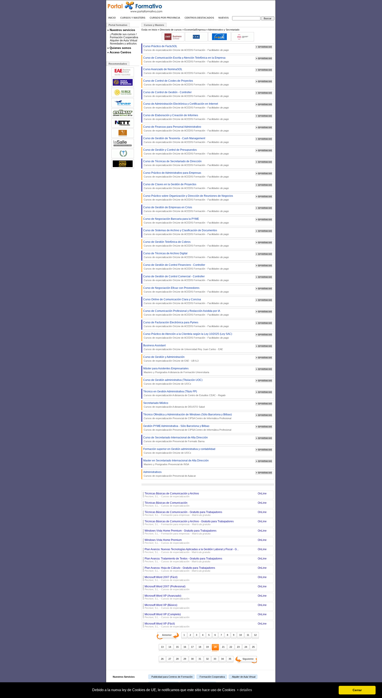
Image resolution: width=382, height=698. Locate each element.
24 (245, 647)
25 (253, 647)
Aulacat (192, 475)
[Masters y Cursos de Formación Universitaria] (122, 137)
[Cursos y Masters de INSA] (242, 40)
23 (238, 647)
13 (162, 647)
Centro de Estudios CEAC (202, 395)
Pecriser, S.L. (152, 496)
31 (200, 659)
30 (192, 659)
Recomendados (118, 63)
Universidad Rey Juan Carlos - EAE (203, 349)
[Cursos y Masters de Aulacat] (219, 40)
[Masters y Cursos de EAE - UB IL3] (122, 76)
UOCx (187, 383)
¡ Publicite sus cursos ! (123, 34)
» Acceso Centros (119, 52)
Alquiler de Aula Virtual (123, 40)
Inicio (112, 17)
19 (207, 647)
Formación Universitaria (196, 372)
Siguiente (248, 659)
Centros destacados (199, 17)
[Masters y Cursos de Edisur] (122, 117)
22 (230, 647)
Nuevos (223, 17)
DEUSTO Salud (196, 406)
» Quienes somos (119, 48)
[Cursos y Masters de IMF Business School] (173, 40)
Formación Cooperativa (124, 37)
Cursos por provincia (165, 17)
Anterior (167, 635)
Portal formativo (118, 25)
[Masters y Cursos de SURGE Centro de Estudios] (122, 96)
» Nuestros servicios (121, 30)
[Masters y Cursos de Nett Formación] (122, 127)
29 (184, 659)
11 (248, 635)
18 (200, 647)
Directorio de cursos (171, 29)
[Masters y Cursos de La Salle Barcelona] (122, 147)
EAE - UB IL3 (191, 360)
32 (207, 659)
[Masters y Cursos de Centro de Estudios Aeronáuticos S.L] (122, 107)
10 (240, 635)
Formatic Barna (196, 441)
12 (255, 635)
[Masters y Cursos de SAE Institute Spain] (122, 168)
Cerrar (357, 690)
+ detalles (244, 690)
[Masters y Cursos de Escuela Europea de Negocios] (122, 86)
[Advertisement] (223, 7)
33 (215, 659)
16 (184, 647)
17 (192, 647)
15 (177, 647)
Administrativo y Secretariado (223, 29)
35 (230, 659)
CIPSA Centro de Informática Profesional (209, 418)
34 (222, 659)
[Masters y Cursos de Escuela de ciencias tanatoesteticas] (122, 157)
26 (162, 659)
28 (177, 659)
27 (169, 659)
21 (223, 647)
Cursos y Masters (132, 17)
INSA (186, 464)
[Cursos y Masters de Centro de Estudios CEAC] (196, 40)
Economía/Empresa (195, 29)
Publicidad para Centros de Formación (172, 676)
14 (169, 647)
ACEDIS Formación (194, 50)
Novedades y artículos (123, 43)
